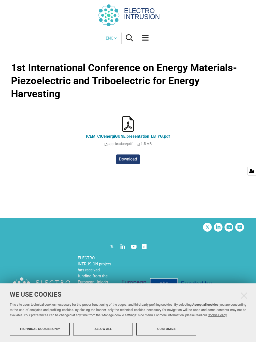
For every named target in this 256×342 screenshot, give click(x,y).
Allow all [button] (103, 329)
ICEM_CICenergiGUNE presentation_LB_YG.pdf (128, 136)
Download (128, 159)
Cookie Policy (217, 315)
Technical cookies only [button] (40, 329)
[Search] (129, 38)
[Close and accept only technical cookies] (244, 295)
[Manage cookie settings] (251, 171)
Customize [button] (166, 329)
